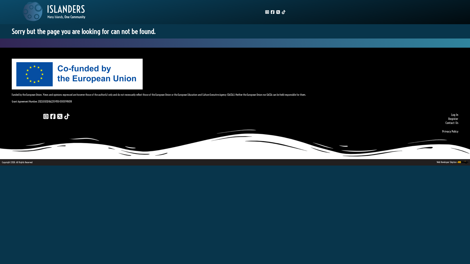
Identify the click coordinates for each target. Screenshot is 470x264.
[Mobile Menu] (7, 8)
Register (453, 119)
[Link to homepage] (54, 12)
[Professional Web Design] (462, 162)
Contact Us (451, 123)
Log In (454, 115)
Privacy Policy (450, 131)
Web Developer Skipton (447, 162)
